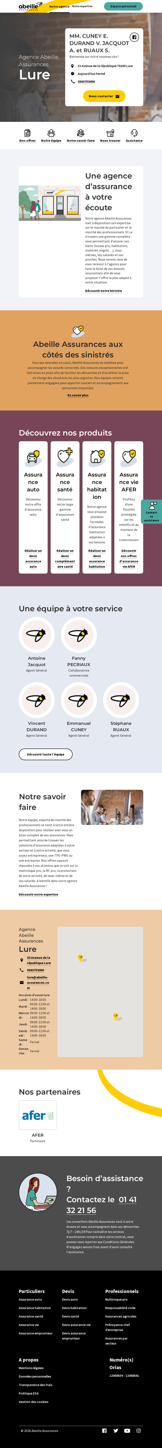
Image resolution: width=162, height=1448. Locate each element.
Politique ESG (29, 1393)
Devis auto (70, 1299)
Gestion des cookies (33, 1402)
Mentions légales (31, 1368)
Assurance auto (30, 1299)
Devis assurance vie (76, 1325)
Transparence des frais (35, 1385)
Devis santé (70, 1316)
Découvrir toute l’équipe (45, 754)
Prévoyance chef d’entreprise (117, 1327)
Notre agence (59, 6)
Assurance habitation (35, 1308)
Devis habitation (74, 1308)
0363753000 (86, 81)
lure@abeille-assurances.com (38, 982)
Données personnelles (35, 1376)
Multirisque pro (116, 1299)
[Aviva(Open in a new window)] (31, 6)
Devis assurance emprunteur (74, 1335)
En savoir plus (78, 395)
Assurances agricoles (120, 1316)
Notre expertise (82, 6)
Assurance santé (31, 1316)
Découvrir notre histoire (103, 291)
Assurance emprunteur (36, 1333)
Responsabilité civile (120, 1308)
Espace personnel (123, 6)
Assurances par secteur (116, 1340)
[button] (117, 1017)
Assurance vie (29, 1325)
